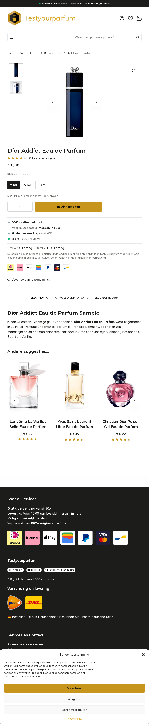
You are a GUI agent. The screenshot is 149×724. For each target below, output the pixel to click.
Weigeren (74, 699)
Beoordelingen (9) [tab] (107, 297)
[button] (143, 655)
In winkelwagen (68, 206)
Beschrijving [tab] (39, 297)
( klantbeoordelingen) (42, 158)
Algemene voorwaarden (25, 644)
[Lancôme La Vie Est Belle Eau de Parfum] (27, 387)
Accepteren (74, 688)
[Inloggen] (122, 18)
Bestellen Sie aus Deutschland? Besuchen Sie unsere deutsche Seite (62, 617)
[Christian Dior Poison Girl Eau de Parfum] (121, 387)
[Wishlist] (130, 18)
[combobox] (103, 37)
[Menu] (11, 37)
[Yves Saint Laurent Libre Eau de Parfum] (74, 387)
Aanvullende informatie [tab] (71, 297)
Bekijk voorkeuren (74, 710)
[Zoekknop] (137, 37)
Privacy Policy (74, 718)
